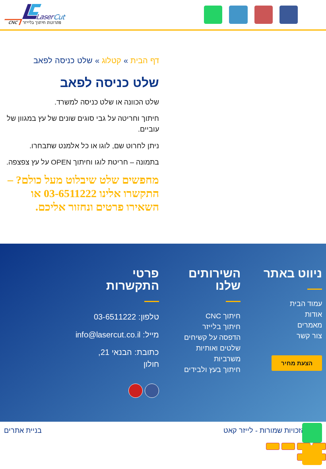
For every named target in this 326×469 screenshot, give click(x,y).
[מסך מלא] (288, 446)
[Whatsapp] (213, 15)
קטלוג (111, 60)
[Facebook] (288, 15)
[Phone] (238, 15)
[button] (316, 14)
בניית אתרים (23, 430)
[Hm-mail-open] (263, 15)
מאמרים (309, 325)
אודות (313, 314)
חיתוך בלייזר (221, 327)
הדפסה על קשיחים (212, 337)
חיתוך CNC (223, 316)
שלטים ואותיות (218, 348)
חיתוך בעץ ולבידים (212, 370)
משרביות (227, 359)
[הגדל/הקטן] (272, 446)
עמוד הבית (306, 304)
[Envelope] (312, 455)
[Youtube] (135, 391)
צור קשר (309, 336)
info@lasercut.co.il (108, 334)
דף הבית (144, 60)
